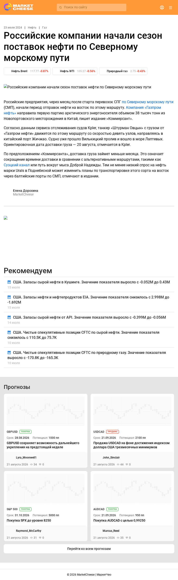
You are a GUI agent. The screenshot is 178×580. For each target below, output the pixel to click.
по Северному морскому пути (147, 102)
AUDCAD (99, 509)
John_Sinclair (111, 457)
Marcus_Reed (111, 530)
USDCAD (98, 431)
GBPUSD (12, 431)
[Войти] (162, 7)
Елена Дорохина (25, 190)
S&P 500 (12, 509)
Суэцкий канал (17, 165)
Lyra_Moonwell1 (26, 457)
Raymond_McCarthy (28, 530)
